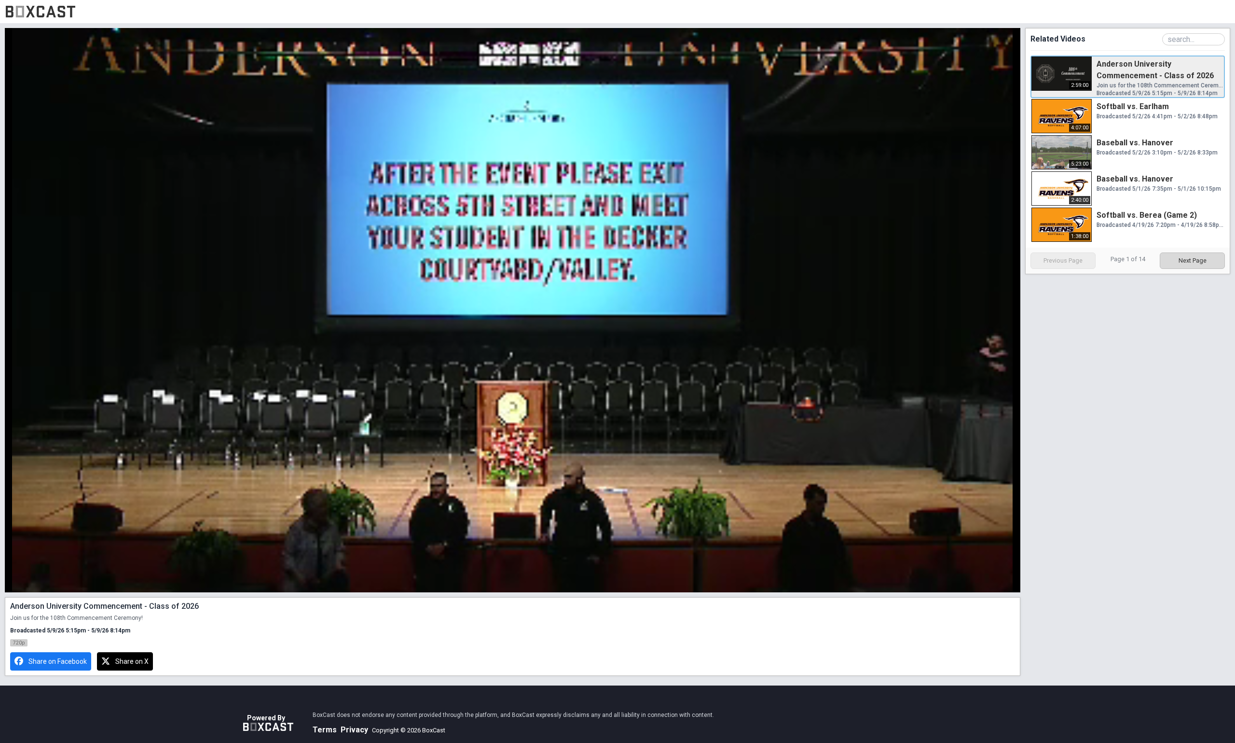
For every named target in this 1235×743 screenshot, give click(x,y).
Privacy (354, 729)
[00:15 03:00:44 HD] (513, 310)
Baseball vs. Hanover (1135, 142)
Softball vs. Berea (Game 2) (1147, 215)
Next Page (1193, 260)
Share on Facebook (57, 661)
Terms (325, 729)
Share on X (132, 661)
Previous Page (1063, 260)
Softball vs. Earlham (1133, 106)
